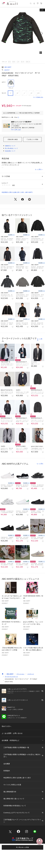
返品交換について (10, 151)
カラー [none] (4, 82)
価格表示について (10, 145)
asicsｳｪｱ (6, 70)
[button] (22, 33)
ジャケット (30, 674)
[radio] (11, 84)
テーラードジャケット (11, 676)
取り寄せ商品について (11, 148)
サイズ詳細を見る (38, 97)
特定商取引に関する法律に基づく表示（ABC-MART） (18, 192)
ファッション (20, 674)
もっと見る (38, 169)
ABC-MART (7, 67)
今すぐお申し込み (16, 129)
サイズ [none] (4, 93)
